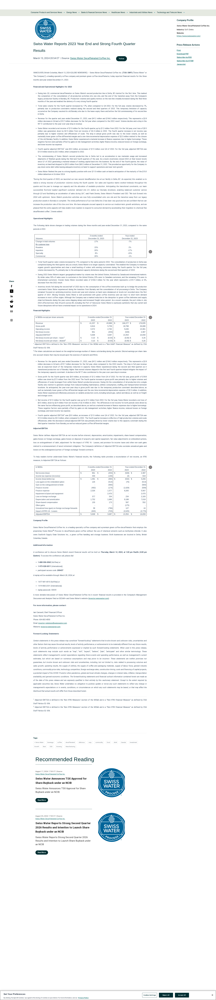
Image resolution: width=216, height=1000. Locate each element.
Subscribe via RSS (184, 57)
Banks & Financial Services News (94, 12)
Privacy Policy (83, 998)
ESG (51, 746)
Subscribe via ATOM (185, 61)
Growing (59, 746)
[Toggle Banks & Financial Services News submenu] (109, 12)
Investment (133, 742)
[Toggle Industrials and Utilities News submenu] (154, 12)
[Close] (212, 995)
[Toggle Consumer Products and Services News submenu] (64, 12)
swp (90, 742)
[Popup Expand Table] (150, 251)
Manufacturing (70, 746)
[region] (108, 995)
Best (44, 746)
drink (115, 742)
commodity (99, 742)
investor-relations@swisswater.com (52, 623)
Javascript (181, 64)
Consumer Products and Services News (46, 12)
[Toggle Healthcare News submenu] (127, 12)
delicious (82, 742)
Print (179, 50)
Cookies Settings (149, 995)
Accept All (182, 995)
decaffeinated (70, 742)
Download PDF (183, 54)
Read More (42, 800)
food (108, 742)
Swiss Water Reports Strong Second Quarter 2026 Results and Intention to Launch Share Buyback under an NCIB (63, 827)
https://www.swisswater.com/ (189, 36)
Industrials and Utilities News (140, 12)
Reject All (166, 995)
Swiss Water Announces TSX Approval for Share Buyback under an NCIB (61, 780)
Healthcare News (118, 12)
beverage (50, 742)
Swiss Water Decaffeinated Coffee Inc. (90, 58)
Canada (123, 742)
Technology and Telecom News (169, 12)
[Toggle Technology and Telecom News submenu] (184, 12)
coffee (59, 742)
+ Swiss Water (38, 742)
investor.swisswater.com (98, 598)
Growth (36, 746)
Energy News (71, 12)
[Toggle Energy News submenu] (79, 12)
